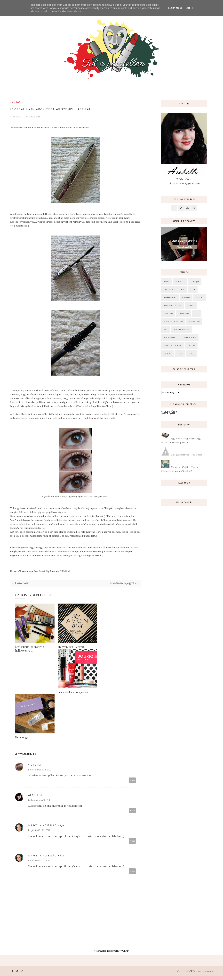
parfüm (191, 346)
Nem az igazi (22, 737)
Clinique (195, 281)
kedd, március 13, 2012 (39, 799)
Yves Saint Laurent (173, 346)
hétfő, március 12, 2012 (39, 769)
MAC (197, 314)
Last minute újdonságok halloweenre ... (29, 648)
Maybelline (194, 322)
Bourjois (179, 281)
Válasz (132, 780)
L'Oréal (15, 102)
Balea (166, 281)
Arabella (18, 117)
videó (191, 354)
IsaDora (200, 297)
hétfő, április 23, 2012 (39, 830)
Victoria (34, 764)
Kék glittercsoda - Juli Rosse (186, 454)
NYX (165, 330)
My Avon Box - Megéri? (71, 647)
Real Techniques (181, 330)
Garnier (186, 297)
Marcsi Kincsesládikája (46, 825)
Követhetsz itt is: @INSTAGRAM (111, 950)
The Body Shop (171, 338)
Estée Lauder (170, 297)
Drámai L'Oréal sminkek (184, 240)
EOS (182, 289)
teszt (180, 354)
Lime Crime (184, 314)
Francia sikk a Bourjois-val (73, 692)
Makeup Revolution (173, 322)
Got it (189, 8)
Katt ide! (66, 571)
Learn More (175, 8)
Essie (193, 289)
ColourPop (169, 289)
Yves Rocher (190, 338)
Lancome (168, 314)
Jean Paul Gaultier (173, 305)
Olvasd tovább (184, 247)
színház (167, 354)
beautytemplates (204, 971)
